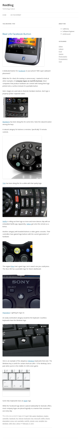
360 (30, 416)
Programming (63, 59)
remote (32, 421)
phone (47, 418)
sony (36, 421)
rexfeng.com (67, 34)
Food (60, 51)
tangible (41, 421)
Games (61, 54)
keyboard (27, 418)
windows (5, 423)
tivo (46, 421)
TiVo (4, 183)
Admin (61, 46)
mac (32, 418)
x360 (10, 423)
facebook (12, 418)
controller (6, 418)
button (46, 416)
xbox (14, 423)
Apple (25, 401)
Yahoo (28, 224)
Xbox (12, 266)
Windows (31, 361)
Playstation (6, 313)
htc (17, 418)
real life (26, 421)
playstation (6, 421)
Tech (20, 416)
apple (34, 416)
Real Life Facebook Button (17, 33)
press (12, 421)
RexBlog (8, 5)
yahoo (18, 423)
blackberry (40, 416)
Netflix (5, 221)
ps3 (16, 421)
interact (21, 418)
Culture (61, 49)
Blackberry (6, 122)
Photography (63, 57)
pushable (21, 421)
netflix (43, 418)
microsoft (37, 418)
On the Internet (15, 15)
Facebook (21, 71)
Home (4, 15)
